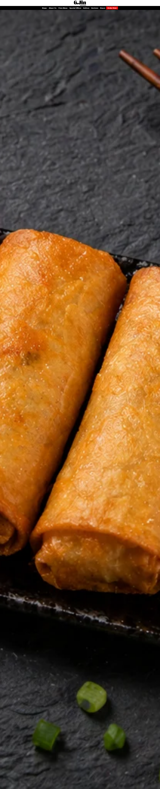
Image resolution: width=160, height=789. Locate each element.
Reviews (94, 8)
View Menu (63, 8)
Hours (102, 8)
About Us (52, 8)
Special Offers (75, 8)
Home (44, 8)
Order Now (112, 8)
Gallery (86, 8)
